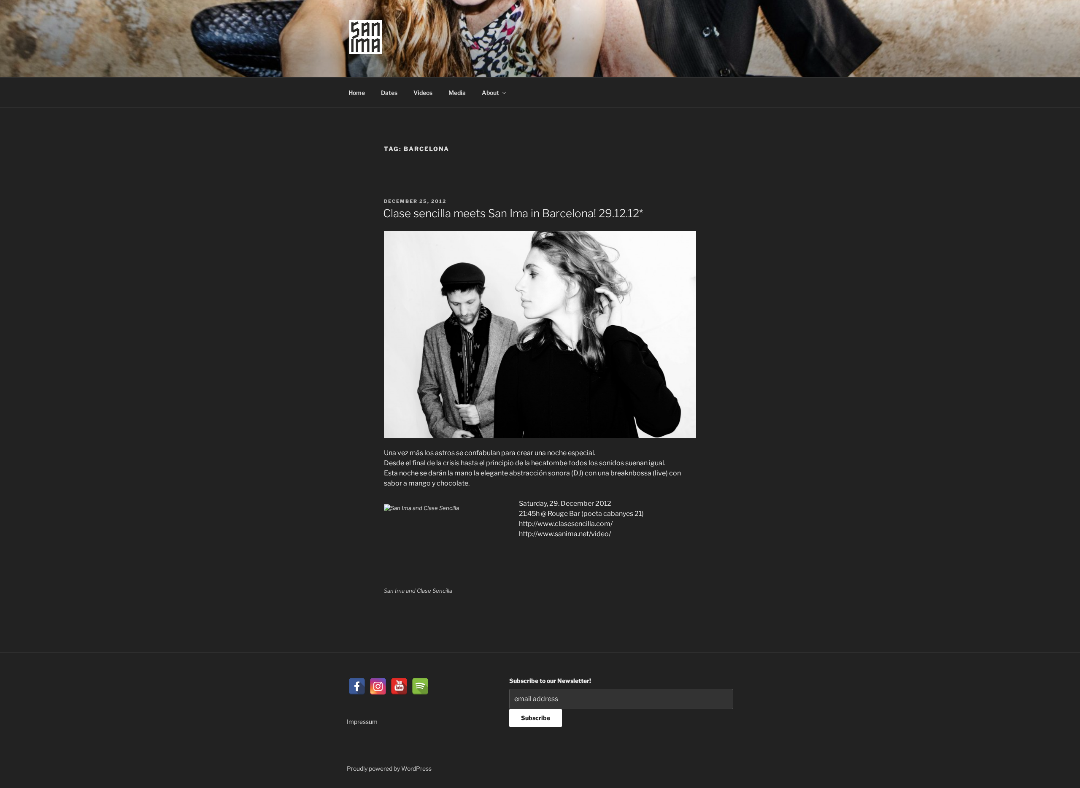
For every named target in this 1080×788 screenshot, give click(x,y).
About (490, 92)
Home (356, 92)
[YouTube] (399, 686)
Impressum (362, 721)
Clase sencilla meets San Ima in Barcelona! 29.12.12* (513, 213)
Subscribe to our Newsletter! (550, 680)
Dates (389, 92)
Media (457, 92)
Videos (422, 92)
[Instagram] (378, 686)
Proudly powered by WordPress (389, 768)
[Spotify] (420, 686)
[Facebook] (356, 686)
